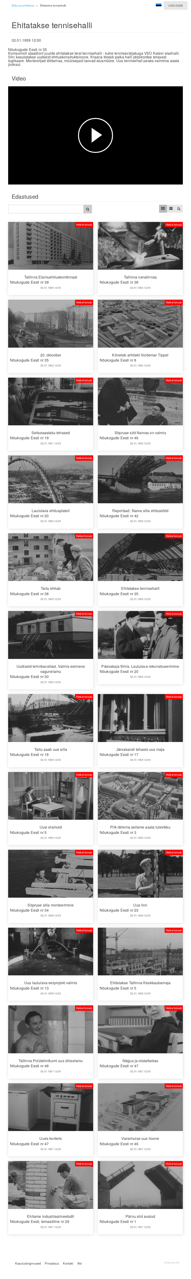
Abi (79, 1263)
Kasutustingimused (28, 1263)
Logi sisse (175, 5)
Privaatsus (52, 1263)
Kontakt (68, 1263)
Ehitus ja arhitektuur (23, 5)
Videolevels (171, 1262)
